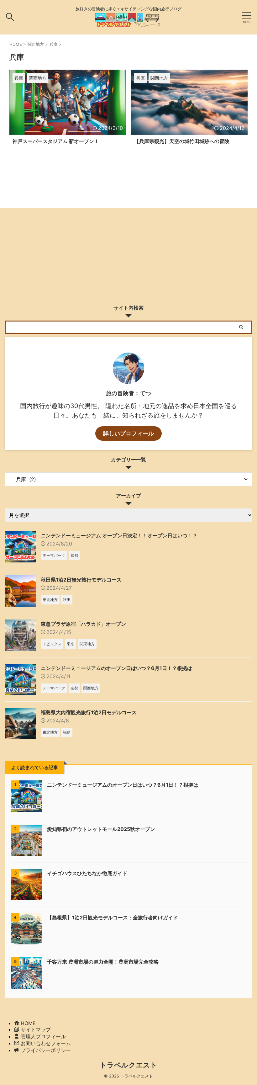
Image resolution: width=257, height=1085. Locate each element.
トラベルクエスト (128, 1065)
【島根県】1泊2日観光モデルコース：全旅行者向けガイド (112, 917)
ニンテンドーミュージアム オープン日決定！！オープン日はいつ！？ (119, 535)
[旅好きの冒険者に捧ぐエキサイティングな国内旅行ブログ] (128, 23)
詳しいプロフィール (128, 433)
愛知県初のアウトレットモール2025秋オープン (101, 829)
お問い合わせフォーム (46, 1043)
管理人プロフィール (43, 1036)
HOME (28, 1023)
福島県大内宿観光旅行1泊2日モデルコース (89, 712)
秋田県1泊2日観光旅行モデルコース (81, 580)
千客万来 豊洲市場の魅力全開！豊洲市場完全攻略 (103, 962)
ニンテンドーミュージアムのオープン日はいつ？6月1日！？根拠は (116, 668)
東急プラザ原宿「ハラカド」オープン (83, 624)
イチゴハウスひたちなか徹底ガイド (87, 873)
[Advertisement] (128, 254)
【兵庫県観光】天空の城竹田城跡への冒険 (181, 141)
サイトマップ (36, 1029)
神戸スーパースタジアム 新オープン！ (56, 141)
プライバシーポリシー (46, 1050)
